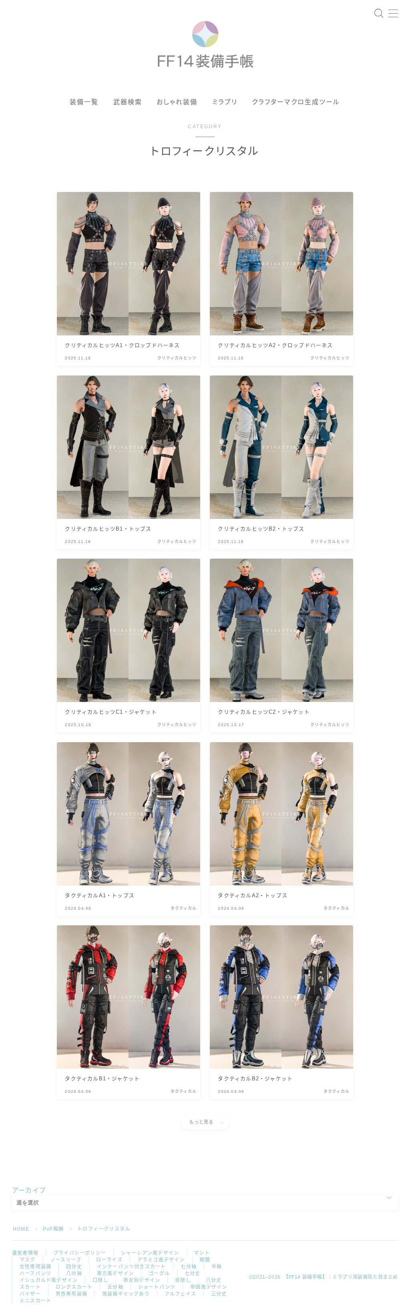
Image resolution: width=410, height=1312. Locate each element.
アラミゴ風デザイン (161, 1260)
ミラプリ (224, 102)
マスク (28, 1260)
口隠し (100, 1280)
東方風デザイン (115, 1273)
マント (202, 1253)
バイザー (30, 1294)
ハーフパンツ (35, 1273)
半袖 (216, 1267)
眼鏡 (205, 1260)
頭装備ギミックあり (126, 1294)
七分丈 (193, 1273)
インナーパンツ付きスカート (131, 1267)
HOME (21, 1229)
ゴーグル (159, 1273)
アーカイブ (29, 1190)
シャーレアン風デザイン (150, 1253)
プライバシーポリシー (79, 1253)
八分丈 (214, 1280)
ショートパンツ (156, 1287)
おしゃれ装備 (177, 102)
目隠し (183, 1280)
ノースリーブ (65, 1260)
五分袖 (115, 1287)
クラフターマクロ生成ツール (296, 102)
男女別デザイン (141, 1280)
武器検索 (127, 102)
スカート (30, 1287)
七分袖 (189, 1267)
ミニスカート (35, 1301)
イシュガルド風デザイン (49, 1280)
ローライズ (109, 1260)
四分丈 (74, 1267)
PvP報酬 (53, 1229)
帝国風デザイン (208, 1287)
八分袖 (74, 1273)
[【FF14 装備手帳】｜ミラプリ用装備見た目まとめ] (205, 41)
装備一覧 (84, 102)
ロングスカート (74, 1287)
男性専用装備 (71, 1294)
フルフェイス (180, 1294)
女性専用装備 (35, 1267)
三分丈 (219, 1294)
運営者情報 (25, 1253)
